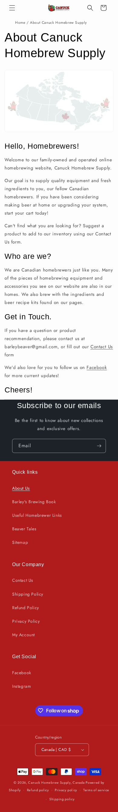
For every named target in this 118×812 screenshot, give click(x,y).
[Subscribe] (99, 446)
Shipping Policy (27, 594)
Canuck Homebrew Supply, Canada (56, 782)
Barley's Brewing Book (34, 502)
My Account (23, 635)
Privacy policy (66, 790)
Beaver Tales (24, 529)
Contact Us (101, 346)
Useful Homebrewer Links (37, 515)
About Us (21, 488)
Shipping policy (62, 799)
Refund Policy (25, 608)
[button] (12, 7)
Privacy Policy (26, 621)
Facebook (97, 367)
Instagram (21, 686)
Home (20, 22)
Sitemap (20, 542)
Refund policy (38, 790)
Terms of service (96, 790)
